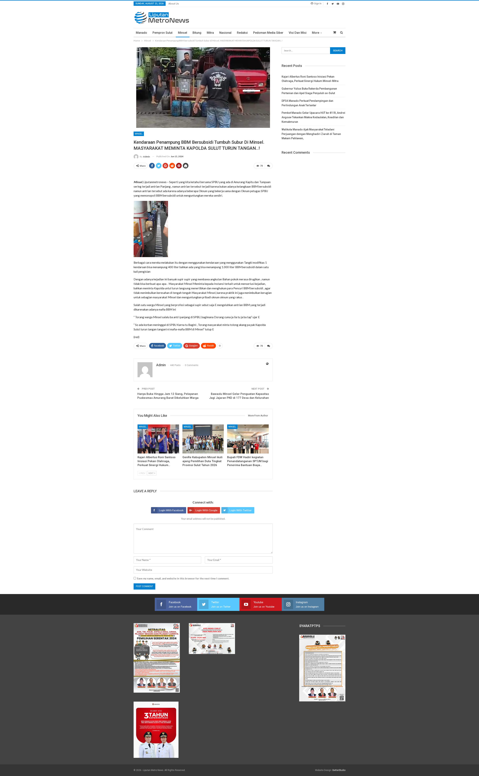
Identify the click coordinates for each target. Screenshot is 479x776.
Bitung (197, 32)
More (315, 32)
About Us (173, 3)
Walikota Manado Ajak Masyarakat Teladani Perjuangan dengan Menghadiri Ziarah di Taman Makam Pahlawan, (311, 134)
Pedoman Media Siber (268, 32)
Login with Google (206, 510)
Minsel (182, 32)
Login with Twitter (240, 510)
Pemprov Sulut (162, 32)
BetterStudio (338, 770)
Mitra (210, 32)
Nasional (225, 32)
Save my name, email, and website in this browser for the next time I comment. (183, 578)
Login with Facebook (171, 510)
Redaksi (242, 32)
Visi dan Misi (297, 32)
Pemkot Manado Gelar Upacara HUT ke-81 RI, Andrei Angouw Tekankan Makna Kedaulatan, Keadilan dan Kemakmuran (313, 117)
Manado (141, 32)
